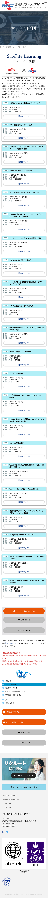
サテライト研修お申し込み (25, 611)
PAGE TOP (43, 867)
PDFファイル (25, 116)
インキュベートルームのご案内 (25, 787)
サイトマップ (7, 807)
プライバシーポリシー (10, 796)
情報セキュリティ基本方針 (11, 799)
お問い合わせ (25, 620)
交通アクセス (7, 803)
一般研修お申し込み (13, 712)
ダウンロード (11, 643)
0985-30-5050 (25, 630)
